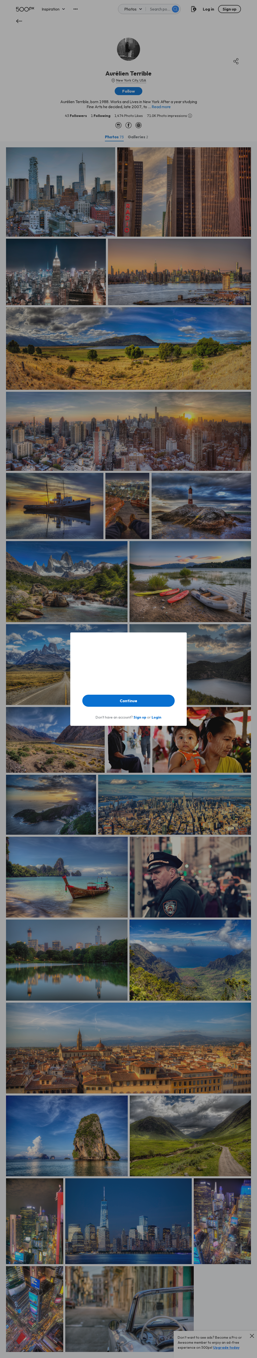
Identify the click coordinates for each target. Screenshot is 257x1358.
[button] (128, 701)
